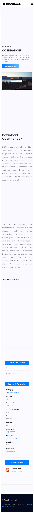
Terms (4, 506)
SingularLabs (10, 432)
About (29, 504)
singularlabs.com (12, 438)
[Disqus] (17, 316)
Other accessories (12, 393)
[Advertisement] (17, 26)
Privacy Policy (11, 506)
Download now (10, 66)
